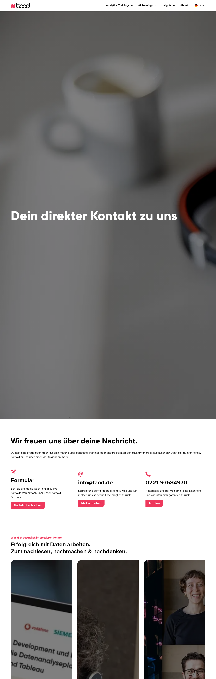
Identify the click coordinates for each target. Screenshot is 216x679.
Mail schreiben (91, 503)
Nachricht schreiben (28, 505)
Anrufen (154, 503)
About (184, 5)
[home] (20, 5)
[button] (119, 5)
